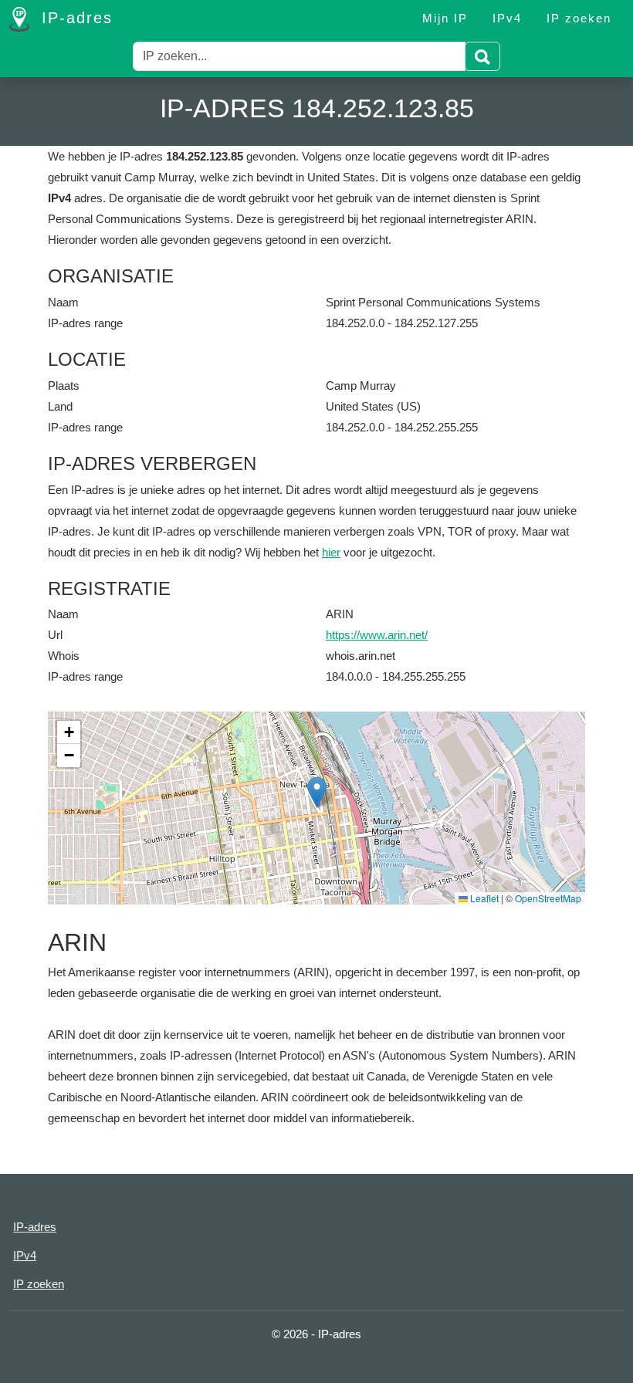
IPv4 (507, 18)
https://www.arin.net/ (377, 634)
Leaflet (483, 898)
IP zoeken (579, 18)
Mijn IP (445, 18)
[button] (317, 792)
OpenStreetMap (548, 898)
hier (331, 552)
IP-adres (74, 17)
